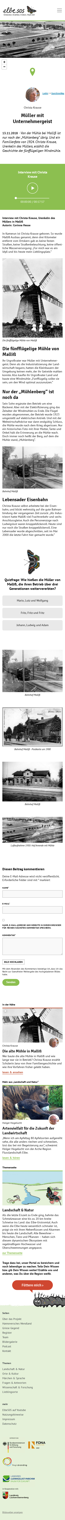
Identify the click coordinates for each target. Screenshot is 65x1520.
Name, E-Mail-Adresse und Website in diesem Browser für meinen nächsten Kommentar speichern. (31, 926)
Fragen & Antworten (14, 1383)
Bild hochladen (13, 962)
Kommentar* (9, 935)
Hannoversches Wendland (17, 1323)
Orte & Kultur (10, 1373)
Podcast (6, 1346)
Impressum (8, 1419)
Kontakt (6, 1351)
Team (5, 1337)
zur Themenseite (12, 1253)
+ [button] (4, 62)
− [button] (4, 67)
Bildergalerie (9, 1342)
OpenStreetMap (57, 93)
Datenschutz (9, 1423)
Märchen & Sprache (13, 1378)
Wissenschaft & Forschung (17, 1387)
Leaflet (45, 93)
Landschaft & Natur (13, 1369)
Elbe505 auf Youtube (14, 1410)
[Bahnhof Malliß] (32, 467)
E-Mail (6, 903)
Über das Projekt (11, 1319)
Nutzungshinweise (13, 1414)
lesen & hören (11, 1158)
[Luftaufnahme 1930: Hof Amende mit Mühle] (32, 830)
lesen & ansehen (12, 1072)
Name (5, 888)
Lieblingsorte (10, 1392)
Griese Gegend (10, 1328)
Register (7, 1332)
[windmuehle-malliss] (32, 298)
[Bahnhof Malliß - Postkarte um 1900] (32, 726)
